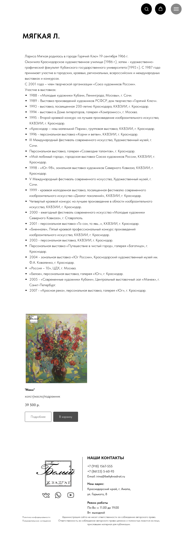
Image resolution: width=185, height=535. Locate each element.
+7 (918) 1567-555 (100, 466)
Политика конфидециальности (36, 517)
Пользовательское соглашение (36, 520)
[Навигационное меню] (176, 9)
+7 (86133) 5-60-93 (100, 471)
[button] (146, 9)
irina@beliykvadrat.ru (110, 476)
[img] (55, 473)
